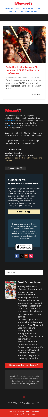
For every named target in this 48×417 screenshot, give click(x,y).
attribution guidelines (29, 383)
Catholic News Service (15, 77)
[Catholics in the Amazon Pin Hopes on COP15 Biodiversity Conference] (24, 44)
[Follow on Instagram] (31, 256)
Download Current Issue (22, 365)
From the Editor (12, 8)
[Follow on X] (22, 256)
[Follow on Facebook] (17, 256)
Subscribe (22, 211)
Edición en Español (29, 11)
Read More (36, 95)
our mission (10, 120)
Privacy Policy (14, 168)
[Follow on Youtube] (26, 256)
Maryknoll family (12, 125)
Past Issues (28, 8)
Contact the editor (12, 158)
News (37, 77)
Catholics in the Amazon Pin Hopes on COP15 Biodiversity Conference (22, 70)
